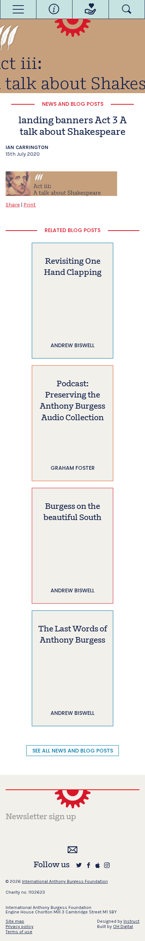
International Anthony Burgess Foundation (65, 881)
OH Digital (123, 926)
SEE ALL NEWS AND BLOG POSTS (72, 750)
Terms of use (19, 931)
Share (13, 205)
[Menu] (18, 9)
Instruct (131, 921)
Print (29, 205)
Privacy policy (19, 926)
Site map (15, 921)
